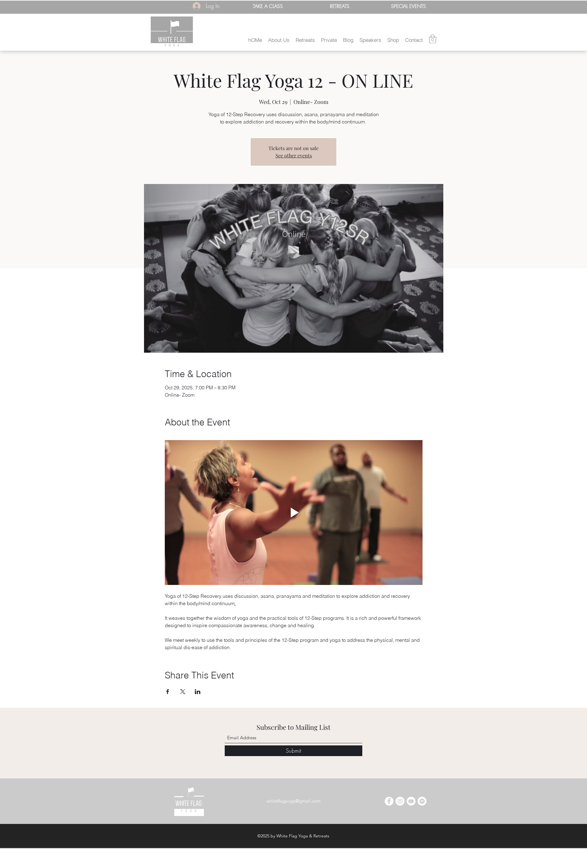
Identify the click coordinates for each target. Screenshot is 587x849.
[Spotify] (422, 801)
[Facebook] (389, 801)
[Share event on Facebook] (168, 691)
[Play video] (294, 512)
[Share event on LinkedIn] (198, 691)
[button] (279, 39)
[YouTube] (411, 801)
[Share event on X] (183, 691)
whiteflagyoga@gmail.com (294, 801)
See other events (293, 155)
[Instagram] (400, 801)
